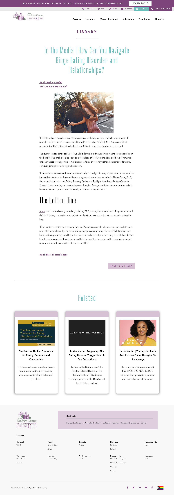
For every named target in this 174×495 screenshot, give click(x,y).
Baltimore (113, 445)
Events (143, 9)
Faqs (103, 9)
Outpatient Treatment (111, 423)
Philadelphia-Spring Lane (118, 459)
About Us (159, 19)
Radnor (112, 471)
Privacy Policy (43, 488)
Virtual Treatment (109, 19)
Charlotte (82, 459)
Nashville (148, 459)
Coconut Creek (52, 445)
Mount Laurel (20, 459)
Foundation (144, 19)
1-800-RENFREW (162, 9)
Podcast (90, 9)
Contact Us (135, 423)
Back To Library (121, 266)
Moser (42, 211)
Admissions (128, 19)
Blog (115, 9)
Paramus (19, 463)
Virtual (18, 445)
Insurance (124, 423)
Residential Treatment (93, 423)
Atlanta (81, 445)
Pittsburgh (113, 467)
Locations (91, 19)
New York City (52, 459)
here (65, 255)
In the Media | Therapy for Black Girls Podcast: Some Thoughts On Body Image (137, 355)
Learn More (140, 3)
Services (77, 19)
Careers (128, 9)
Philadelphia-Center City (118, 463)
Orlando (50, 449)
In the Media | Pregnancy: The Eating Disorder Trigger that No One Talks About (87, 355)
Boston (147, 445)
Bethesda (113, 449)
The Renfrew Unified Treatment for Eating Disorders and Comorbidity (36, 355)
